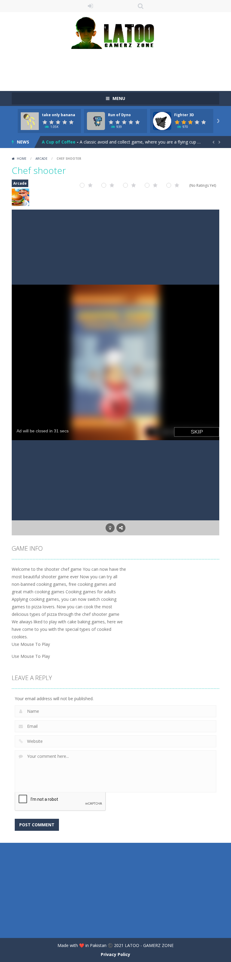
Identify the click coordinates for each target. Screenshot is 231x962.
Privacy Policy (115, 954)
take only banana (58, 114)
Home (21, 158)
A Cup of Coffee (58, 142)
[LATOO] (115, 32)
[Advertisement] (121, 66)
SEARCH (141, 6)
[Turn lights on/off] (110, 527)
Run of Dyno (119, 114)
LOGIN (90, 6)
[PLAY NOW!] (30, 120)
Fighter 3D (184, 114)
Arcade (41, 158)
